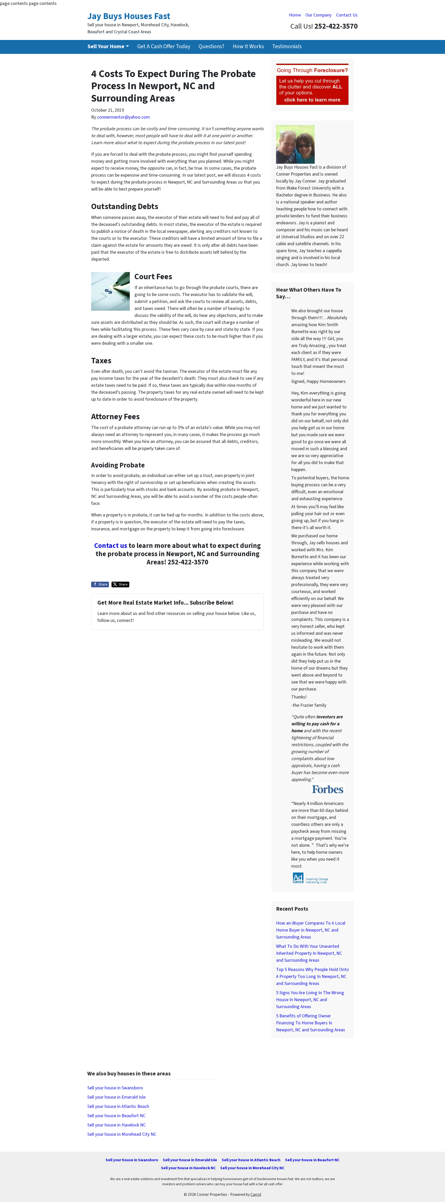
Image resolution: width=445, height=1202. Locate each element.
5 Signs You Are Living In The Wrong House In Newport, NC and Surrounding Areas (310, 1000)
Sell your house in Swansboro (115, 1088)
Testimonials (287, 47)
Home (295, 15)
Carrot (256, 1194)
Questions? (211, 47)
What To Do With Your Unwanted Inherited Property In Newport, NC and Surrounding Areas (309, 953)
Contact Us (347, 15)
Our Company (318, 15)
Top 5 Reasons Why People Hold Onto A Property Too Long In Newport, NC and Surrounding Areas (312, 976)
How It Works (248, 47)
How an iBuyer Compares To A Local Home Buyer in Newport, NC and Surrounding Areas (310, 930)
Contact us (110, 546)
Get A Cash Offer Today (163, 47)
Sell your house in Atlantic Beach (118, 1106)
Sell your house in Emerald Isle (116, 1097)
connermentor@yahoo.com (123, 117)
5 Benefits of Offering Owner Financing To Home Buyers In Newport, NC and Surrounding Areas (310, 1023)
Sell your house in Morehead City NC (121, 1134)
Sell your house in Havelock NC (116, 1125)
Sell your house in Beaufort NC (116, 1116)
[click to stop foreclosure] (312, 84)
